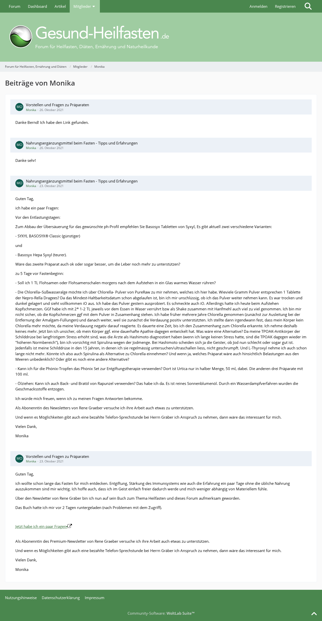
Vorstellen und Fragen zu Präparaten (57, 104)
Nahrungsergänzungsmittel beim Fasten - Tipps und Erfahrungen (82, 142)
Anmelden (258, 6)
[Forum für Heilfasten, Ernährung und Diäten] (161, 37)
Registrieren (285, 6)
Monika (31, 110)
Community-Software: (161, 613)
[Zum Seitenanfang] (313, 613)
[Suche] (308, 6)
